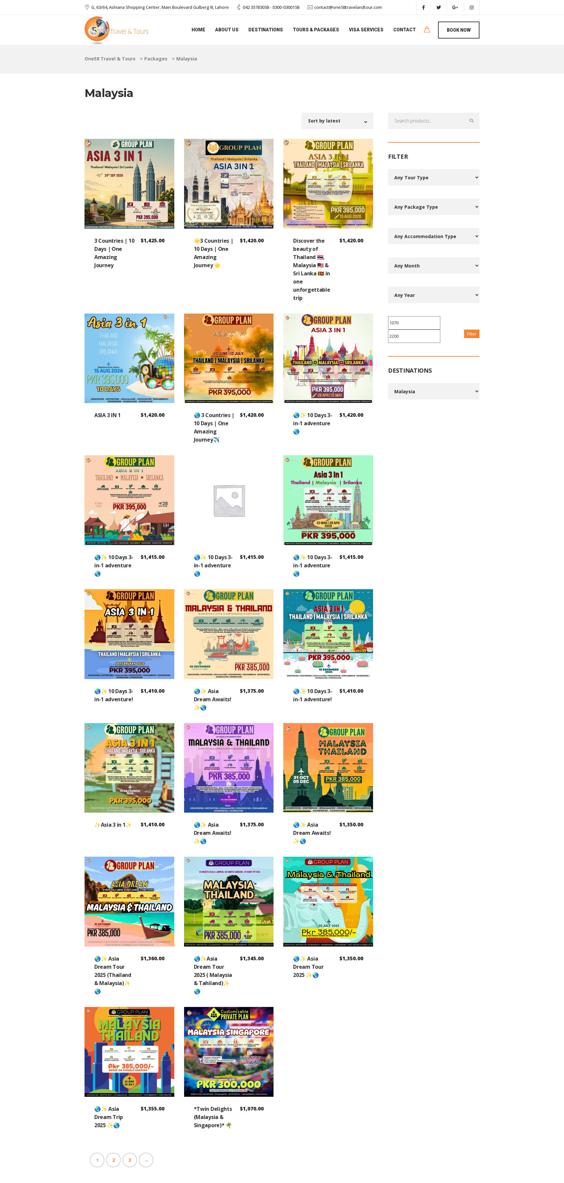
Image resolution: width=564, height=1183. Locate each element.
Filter (472, 334)
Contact (404, 29)
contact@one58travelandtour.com (348, 7)
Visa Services (366, 29)
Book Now (459, 30)
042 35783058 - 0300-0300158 (271, 7)
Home (198, 29)
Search (471, 121)
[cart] (427, 30)
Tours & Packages (316, 29)
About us (227, 29)
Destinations (265, 29)
